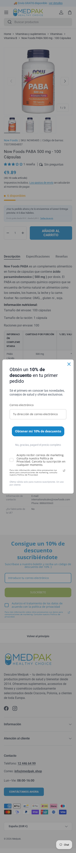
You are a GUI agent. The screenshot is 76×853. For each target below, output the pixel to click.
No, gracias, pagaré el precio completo (38, 444)
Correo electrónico (22, 405)
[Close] (69, 364)
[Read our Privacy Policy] (64, 470)
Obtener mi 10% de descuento (38, 431)
